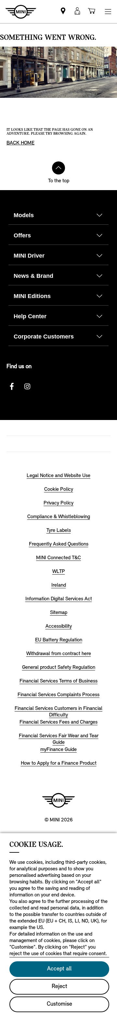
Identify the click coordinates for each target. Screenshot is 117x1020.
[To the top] (58, 167)
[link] (63, 11)
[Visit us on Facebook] (11, 386)
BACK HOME (20, 143)
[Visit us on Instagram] (27, 386)
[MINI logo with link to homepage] (58, 800)
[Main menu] (108, 11)
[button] (77, 11)
